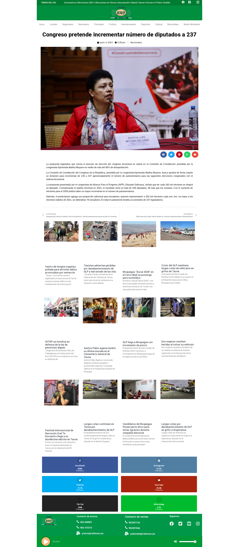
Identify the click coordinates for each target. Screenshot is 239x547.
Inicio (42, 24)
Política (112, 24)
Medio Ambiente (192, 24)
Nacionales (83, 24)
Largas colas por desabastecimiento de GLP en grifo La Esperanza (176, 427)
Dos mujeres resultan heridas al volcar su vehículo (177, 343)
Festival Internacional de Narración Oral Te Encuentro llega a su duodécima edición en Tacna (61, 435)
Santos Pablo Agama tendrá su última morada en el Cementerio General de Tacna (99, 353)
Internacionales (128, 24)
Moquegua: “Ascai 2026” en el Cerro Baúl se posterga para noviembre (138, 274)
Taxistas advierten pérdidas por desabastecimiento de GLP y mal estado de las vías (100, 268)
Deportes (145, 24)
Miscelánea (173, 24)
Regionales (67, 24)
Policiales (99, 24)
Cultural (158, 24)
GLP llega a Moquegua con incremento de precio (138, 344)
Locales (53, 24)
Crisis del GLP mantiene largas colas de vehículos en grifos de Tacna (177, 268)
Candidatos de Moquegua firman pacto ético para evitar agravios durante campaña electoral (137, 428)
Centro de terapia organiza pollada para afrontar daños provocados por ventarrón (61, 269)
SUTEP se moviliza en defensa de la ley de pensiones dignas (57, 344)
